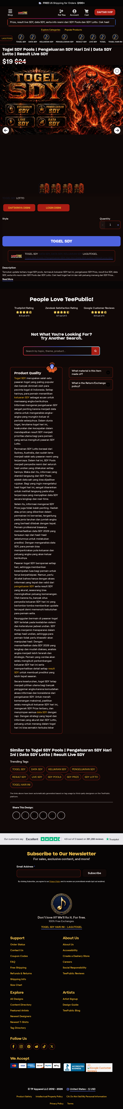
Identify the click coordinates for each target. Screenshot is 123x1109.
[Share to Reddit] (52, 815)
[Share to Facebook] (25, 815)
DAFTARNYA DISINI (19, 207)
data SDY (42, 712)
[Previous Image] (6, 130)
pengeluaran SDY (24, 586)
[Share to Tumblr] (61, 815)
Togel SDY (20, 378)
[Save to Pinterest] (43, 815)
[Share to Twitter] (16, 815)
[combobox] (58, 22)
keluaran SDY (21, 397)
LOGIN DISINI (53, 207)
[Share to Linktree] (34, 815)
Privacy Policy (54, 881)
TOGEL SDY (61, 241)
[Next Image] (117, 130)
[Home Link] (22, 13)
